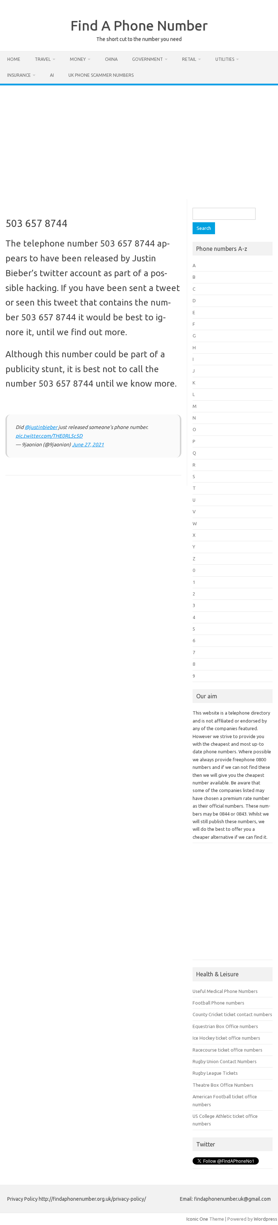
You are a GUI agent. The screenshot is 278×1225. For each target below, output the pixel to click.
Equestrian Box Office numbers (225, 1026)
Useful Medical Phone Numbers (225, 991)
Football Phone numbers (218, 1002)
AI (52, 75)
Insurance (19, 75)
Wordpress (265, 1218)
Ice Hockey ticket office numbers (226, 1037)
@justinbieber (41, 427)
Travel (43, 59)
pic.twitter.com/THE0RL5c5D (49, 436)
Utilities (224, 59)
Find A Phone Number (139, 25)
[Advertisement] (139, 139)
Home (13, 59)
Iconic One (197, 1218)
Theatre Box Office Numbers (223, 1084)
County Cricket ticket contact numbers (232, 1014)
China (111, 59)
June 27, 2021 (88, 444)
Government (147, 59)
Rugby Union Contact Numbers (225, 1061)
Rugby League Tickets (215, 1072)
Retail (189, 59)
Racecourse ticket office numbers (227, 1049)
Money (78, 59)
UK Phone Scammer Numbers (101, 75)
